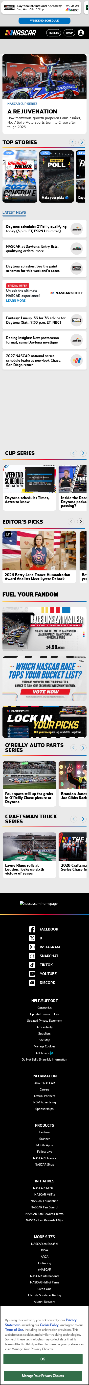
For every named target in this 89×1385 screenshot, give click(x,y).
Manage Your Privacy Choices (43, 1376)
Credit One (44, 1289)
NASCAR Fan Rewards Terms (44, 1214)
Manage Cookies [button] (44, 1046)
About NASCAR (44, 1083)
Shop (69, 32)
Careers (44, 1089)
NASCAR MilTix (44, 1194)
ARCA (44, 1256)
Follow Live (44, 1151)
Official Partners (44, 1096)
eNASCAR (44, 1269)
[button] (19, 176)
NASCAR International (44, 1276)
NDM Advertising (44, 1102)
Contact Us (45, 1008)
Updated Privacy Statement (44, 1020)
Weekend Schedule (44, 20)
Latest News (14, 212)
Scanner (44, 1139)
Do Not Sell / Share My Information (44, 1059)
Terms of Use (14, 1330)
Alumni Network (44, 1302)
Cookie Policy (49, 1325)
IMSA (44, 1250)
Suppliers (44, 1033)
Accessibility (45, 1027)
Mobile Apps (44, 1145)
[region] (43, 176)
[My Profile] (81, 33)
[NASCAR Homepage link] (44, 899)
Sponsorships (44, 1109)
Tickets (53, 32)
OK (43, 1359)
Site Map (44, 1040)
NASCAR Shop (44, 1164)
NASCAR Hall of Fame (44, 1282)
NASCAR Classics (44, 1158)
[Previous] (71, 521)
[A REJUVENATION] (44, 76)
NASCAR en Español (44, 1244)
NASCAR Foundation (44, 1201)
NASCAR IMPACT (44, 1188)
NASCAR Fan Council (44, 1207)
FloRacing (44, 1263)
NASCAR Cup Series (22, 104)
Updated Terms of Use (44, 1014)
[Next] (80, 521)
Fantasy (44, 1132)
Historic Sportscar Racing (44, 1295)
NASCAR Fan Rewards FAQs (44, 1220)
